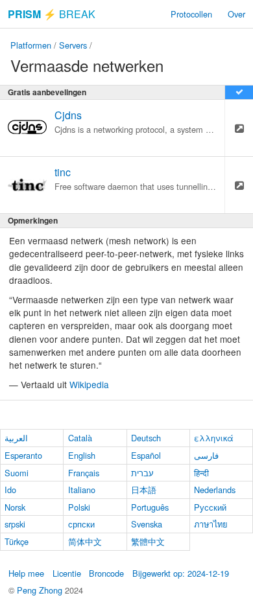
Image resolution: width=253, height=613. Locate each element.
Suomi (17, 473)
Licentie (67, 573)
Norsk (15, 507)
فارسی (206, 455)
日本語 (143, 489)
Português (150, 507)
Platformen (30, 45)
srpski (15, 524)
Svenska (146, 524)
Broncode (106, 573)
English (81, 455)
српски (81, 524)
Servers (73, 45)
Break (51, 13)
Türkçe (17, 541)
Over (236, 14)
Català (80, 438)
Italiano (81, 489)
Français (83, 473)
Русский (210, 507)
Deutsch (146, 438)
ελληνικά (214, 438)
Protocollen (191, 14)
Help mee (26, 573)
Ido (10, 489)
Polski (79, 507)
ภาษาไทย (211, 524)
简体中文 (85, 541)
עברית (142, 473)
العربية (16, 438)
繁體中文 (148, 541)
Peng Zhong (41, 590)
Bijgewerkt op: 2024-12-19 (180, 573)
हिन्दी (201, 473)
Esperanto (23, 455)
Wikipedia (89, 384)
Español (146, 455)
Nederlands (214, 489)
